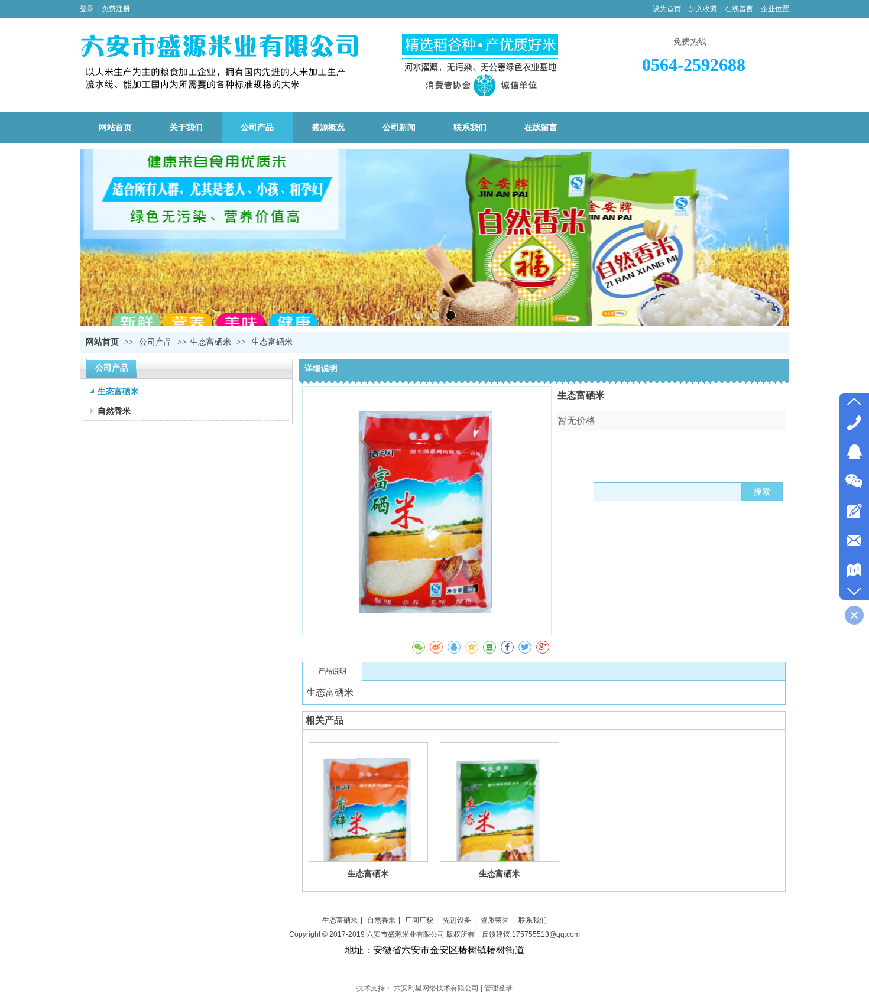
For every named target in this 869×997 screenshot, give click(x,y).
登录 (87, 9)
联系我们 (532, 920)
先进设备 (457, 920)
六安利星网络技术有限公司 (436, 988)
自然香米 (381, 920)
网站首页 (102, 341)
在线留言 (739, 9)
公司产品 (156, 341)
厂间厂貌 (419, 920)
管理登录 (498, 988)
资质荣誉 (495, 920)
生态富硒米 (210, 341)
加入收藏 (703, 9)
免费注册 (116, 9)
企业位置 (775, 9)
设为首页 (667, 9)
